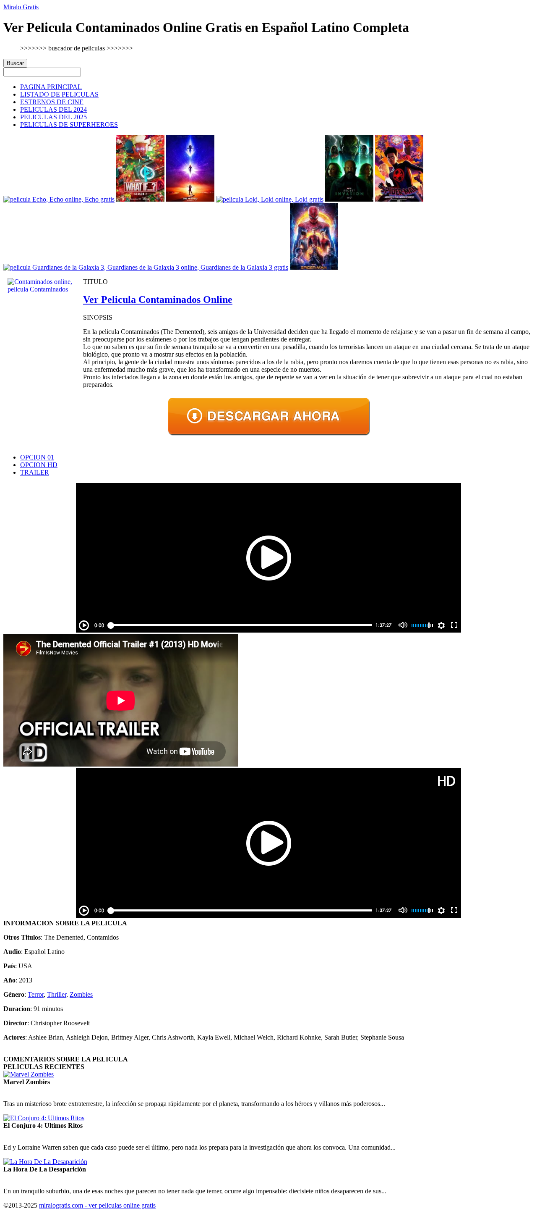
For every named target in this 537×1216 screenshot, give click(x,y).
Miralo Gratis (21, 7)
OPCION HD (38, 464)
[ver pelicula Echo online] (59, 199)
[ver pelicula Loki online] (269, 199)
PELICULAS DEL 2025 (53, 117)
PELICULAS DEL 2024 (53, 109)
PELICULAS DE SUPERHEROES (69, 124)
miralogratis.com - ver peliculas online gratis (97, 1205)
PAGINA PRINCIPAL (51, 86)
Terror (36, 994)
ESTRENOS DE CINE (51, 101)
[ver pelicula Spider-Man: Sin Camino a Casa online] (314, 267)
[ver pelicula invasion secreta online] (349, 199)
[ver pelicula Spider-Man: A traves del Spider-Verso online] (399, 199)
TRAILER (34, 472)
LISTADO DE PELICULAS (59, 94)
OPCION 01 (37, 457)
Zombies (81, 994)
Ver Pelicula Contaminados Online (157, 299)
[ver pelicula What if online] (140, 199)
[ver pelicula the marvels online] (190, 199)
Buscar (15, 63)
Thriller (56, 994)
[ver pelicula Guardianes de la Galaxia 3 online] (145, 267)
